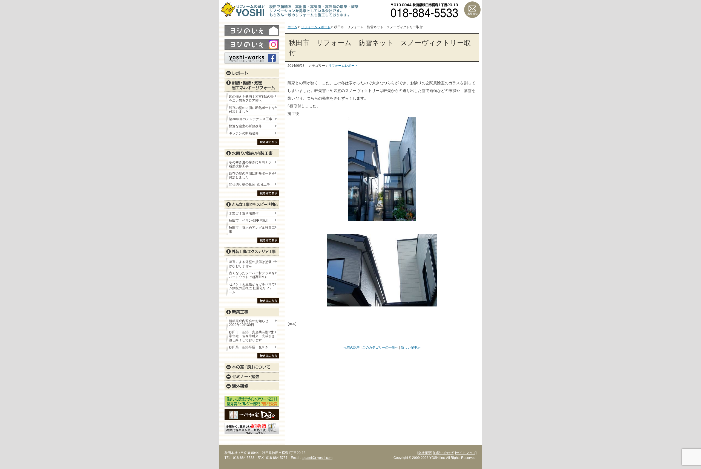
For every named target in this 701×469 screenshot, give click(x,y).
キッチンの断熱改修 (245, 133)
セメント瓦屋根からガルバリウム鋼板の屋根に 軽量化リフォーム (252, 288)
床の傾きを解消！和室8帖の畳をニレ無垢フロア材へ (251, 98)
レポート (252, 73)
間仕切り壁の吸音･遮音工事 (249, 184)
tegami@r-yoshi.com (317, 458)
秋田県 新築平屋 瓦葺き (248, 347)
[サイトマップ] (465, 453)
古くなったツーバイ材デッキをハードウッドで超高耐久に (252, 275)
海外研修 (252, 386)
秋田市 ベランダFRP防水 (248, 220)
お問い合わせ (472, 9)
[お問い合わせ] (443, 453)
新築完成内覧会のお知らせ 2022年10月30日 (248, 323)
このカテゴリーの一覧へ (380, 347)
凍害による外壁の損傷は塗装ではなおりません (252, 264)
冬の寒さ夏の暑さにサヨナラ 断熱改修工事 (250, 164)
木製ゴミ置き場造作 (243, 213)
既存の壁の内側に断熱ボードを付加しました (252, 110)
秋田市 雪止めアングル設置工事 (252, 229)
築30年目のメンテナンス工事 (250, 119)
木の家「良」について (252, 367)
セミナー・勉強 (252, 376)
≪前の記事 (351, 347)
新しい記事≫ (411, 347)
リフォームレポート (343, 66)
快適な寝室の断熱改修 (245, 126)
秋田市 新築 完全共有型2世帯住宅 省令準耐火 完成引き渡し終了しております (252, 336)
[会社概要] (424, 453)
